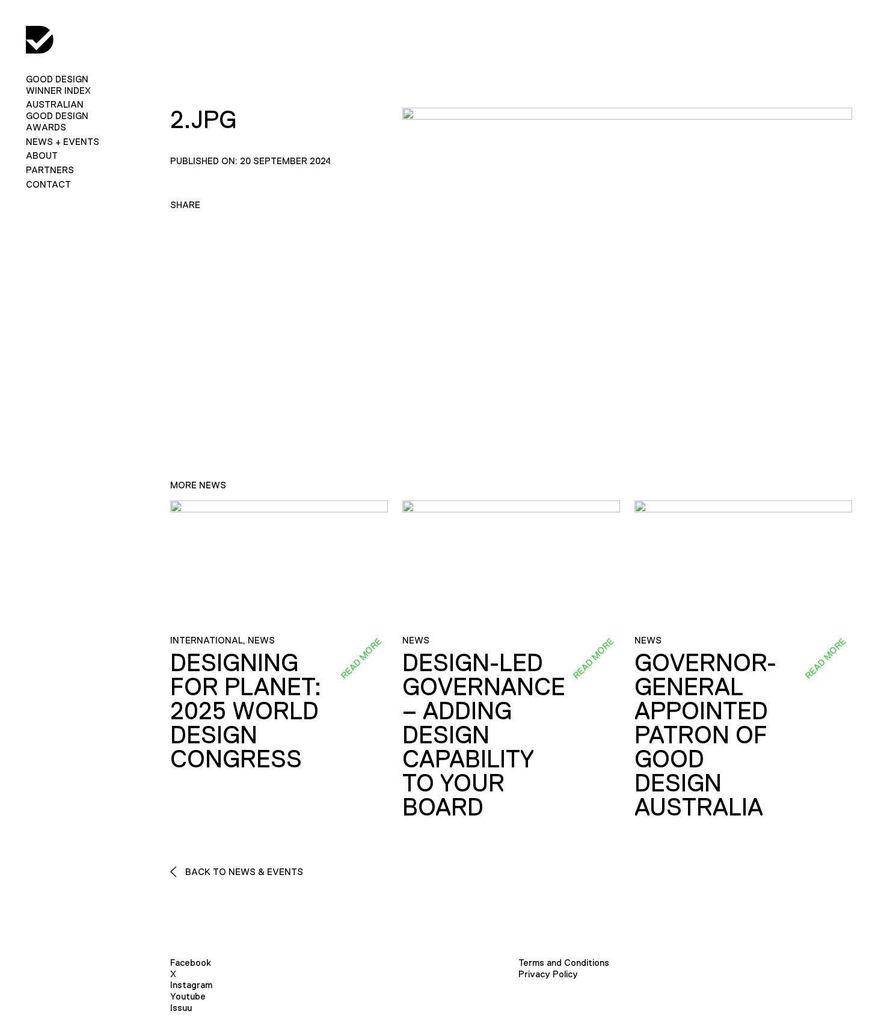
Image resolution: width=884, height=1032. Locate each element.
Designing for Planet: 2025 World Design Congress (245, 711)
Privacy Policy (548, 974)
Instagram (191, 985)
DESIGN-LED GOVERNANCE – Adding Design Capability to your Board (483, 735)
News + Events (62, 142)
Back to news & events (243, 872)
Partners (50, 170)
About (42, 155)
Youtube (188, 996)
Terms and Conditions (563, 962)
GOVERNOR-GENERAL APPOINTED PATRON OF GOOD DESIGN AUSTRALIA (705, 735)
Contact (48, 184)
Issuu (181, 1008)
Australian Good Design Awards (57, 115)
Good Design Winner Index (58, 85)
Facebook (190, 962)
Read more (361, 658)
